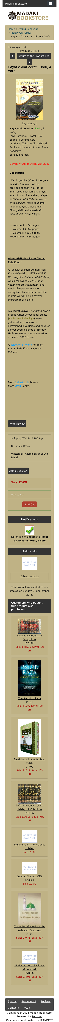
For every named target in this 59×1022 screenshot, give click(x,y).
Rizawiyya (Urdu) (21, 32)
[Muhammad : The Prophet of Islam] (29, 836)
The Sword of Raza (29, 698)
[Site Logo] (29, 15)
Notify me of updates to (29, 538)
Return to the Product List (33, 55)
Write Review (17, 423)
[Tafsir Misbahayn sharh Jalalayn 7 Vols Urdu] (29, 793)
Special (12, 1001)
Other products (29, 576)
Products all (29, 1001)
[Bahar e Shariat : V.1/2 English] (29, 867)
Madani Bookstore (41, 1012)
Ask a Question (18, 470)
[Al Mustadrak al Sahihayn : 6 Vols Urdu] (29, 957)
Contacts (13, 1007)
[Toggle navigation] (50, 3)
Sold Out (29, 504)
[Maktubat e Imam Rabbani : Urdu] (29, 738)
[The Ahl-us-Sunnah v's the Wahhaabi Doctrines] (29, 908)
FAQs (27, 1007)
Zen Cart (37, 1016)
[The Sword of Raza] (29, 678)
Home (11, 28)
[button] (30, 1009)
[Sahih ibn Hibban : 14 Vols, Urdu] (29, 625)
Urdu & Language (28, 28)
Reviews (46, 1001)
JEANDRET (46, 1020)
